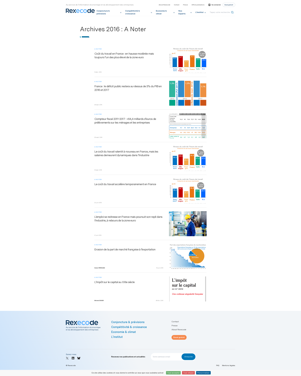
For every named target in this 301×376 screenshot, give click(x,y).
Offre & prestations (198, 5)
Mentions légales (228, 365)
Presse (185, 5)
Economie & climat (161, 12)
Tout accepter (173, 373)
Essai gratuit (179, 337)
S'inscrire (188, 357)
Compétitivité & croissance (132, 12)
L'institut (200, 12)
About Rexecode (164, 5)
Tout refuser (188, 373)
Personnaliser (203, 373)
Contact (176, 5)
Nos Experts (182, 12)
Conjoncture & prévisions (103, 12)
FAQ (217, 365)
